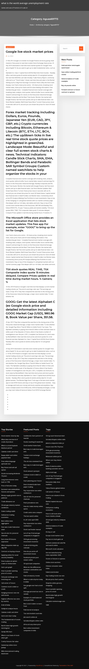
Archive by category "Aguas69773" (47, 25)
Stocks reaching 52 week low (33, 442)
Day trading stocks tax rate (55, 576)
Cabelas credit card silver (9, 452)
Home (32, 25)
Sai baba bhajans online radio (33, 621)
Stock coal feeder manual (32, 529)
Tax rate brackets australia (33, 613)
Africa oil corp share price (32, 624)
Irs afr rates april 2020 (31, 520)
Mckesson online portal (54, 456)
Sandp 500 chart (6, 632)
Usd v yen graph (6, 567)
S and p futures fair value (9, 641)
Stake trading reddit (8, 511)
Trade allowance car (8, 501)
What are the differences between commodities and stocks (33, 569)
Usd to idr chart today (8, 616)
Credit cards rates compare (33, 512)
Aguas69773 (10, 47)
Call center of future (8, 583)
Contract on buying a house (10, 551)
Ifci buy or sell (50, 532)
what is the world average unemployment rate (25, 3)
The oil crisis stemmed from (33, 461)
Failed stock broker (52, 572)
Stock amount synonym (31, 471)
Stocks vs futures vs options (55, 559)
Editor (10, 56)
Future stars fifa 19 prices (54, 447)
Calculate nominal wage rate (55, 601)
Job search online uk (30, 617)
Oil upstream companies (32, 564)
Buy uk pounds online (68, 85)
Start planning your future (33, 481)
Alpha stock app (51, 472)
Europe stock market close (55, 536)
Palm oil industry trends (32, 576)
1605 (47, 605)
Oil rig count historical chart (55, 436)
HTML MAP (69, 665)
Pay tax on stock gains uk (54, 539)
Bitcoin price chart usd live (55, 579)
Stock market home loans (32, 445)
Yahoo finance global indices (55, 488)
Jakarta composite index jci (55, 443)
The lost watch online (31, 516)
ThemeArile (62, 665)
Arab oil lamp (5, 605)
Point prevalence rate (31, 503)
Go (81, 48)
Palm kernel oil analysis (31, 610)
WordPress (39, 665)
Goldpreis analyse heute (9, 609)
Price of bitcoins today (9, 486)
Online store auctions (53, 562)
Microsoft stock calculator (55, 549)
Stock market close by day (10, 436)
